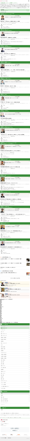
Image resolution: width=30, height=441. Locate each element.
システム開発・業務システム (5, 386)
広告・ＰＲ (2, 331)
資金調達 (2, 350)
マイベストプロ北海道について (4, 423)
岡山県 (1, 315)
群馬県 (1, 306)
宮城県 (1, 302)
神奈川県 (1, 304)
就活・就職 (2, 363)
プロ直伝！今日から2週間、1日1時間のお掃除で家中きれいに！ (8, 272)
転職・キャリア (3, 365)
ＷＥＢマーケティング (4, 380)
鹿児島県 (1, 321)
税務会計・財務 (3, 348)
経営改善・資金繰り (3, 339)
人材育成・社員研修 (3, 356)
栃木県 (1, 305)
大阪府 (1, 312)
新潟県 (1, 308)
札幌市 (2, 395)
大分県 (1, 319)
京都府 (1, 313)
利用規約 (2, 424)
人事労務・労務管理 (3, 354)
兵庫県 (1, 313)
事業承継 (2, 341)
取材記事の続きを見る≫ (13, 55)
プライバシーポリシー (3, 425)
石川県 (1, 309)
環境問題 (2, 369)
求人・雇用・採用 (3, 367)
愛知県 (1, 310)
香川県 (1, 317)
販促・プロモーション (4, 333)
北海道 (1, 300)
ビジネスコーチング (3, 352)
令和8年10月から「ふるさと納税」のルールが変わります (7, 267)
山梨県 (1, 307)
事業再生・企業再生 (3, 337)
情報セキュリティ (3, 371)
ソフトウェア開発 (3, 384)
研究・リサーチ (3, 373)
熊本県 (1, 320)
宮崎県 (1, 320)
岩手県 (1, 301)
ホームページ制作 (3, 382)
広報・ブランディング (4, 335)
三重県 (1, 311)
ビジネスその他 (3, 388)
